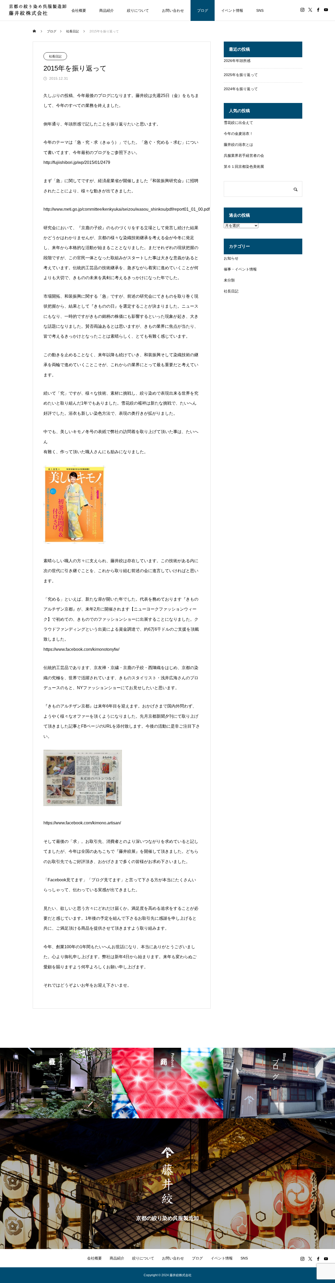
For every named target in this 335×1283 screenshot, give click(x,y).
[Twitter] (310, 9)
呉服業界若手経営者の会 (244, 155)
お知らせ (231, 258)
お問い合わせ (173, 10)
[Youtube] (325, 9)
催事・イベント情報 (240, 269)
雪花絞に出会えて (238, 122)
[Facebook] (318, 9)
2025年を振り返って (241, 75)
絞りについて (138, 10)
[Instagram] (302, 9)
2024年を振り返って (241, 89)
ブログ (202, 10)
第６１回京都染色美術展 (244, 166)
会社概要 (78, 10)
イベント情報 (232, 10)
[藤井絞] (37, 10)
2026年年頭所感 (237, 61)
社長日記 (55, 56)
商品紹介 (106, 10)
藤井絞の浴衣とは (238, 144)
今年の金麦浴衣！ (238, 133)
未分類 (229, 280)
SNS (260, 10)
